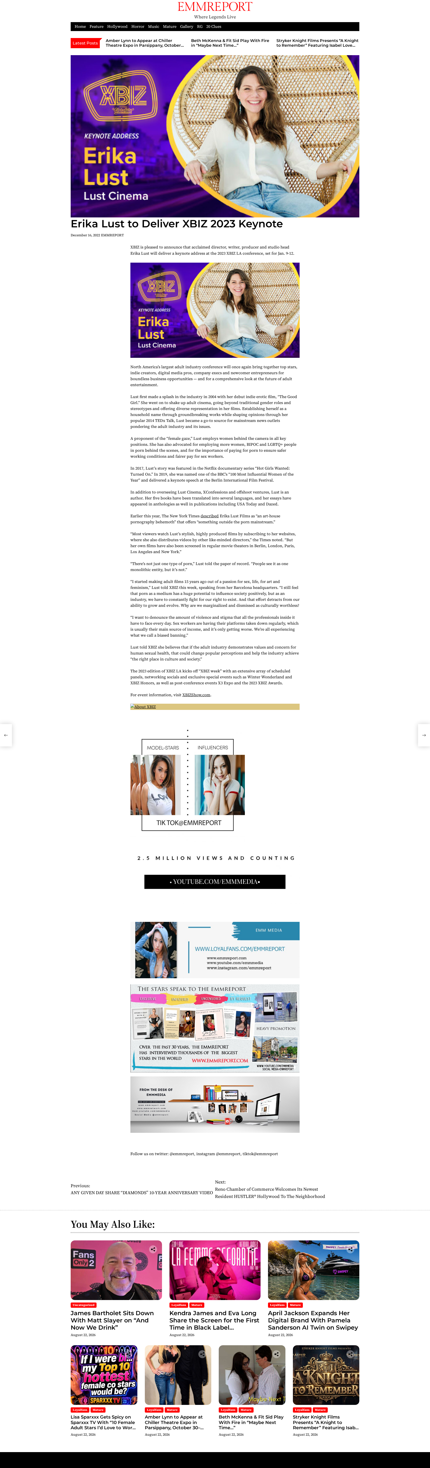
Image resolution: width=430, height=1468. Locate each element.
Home (80, 26)
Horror (137, 26)
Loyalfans (178, 1305)
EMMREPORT (112, 235)
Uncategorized (84, 1305)
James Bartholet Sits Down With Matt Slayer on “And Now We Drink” (112, 1320)
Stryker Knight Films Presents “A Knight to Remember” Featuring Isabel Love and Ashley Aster (317, 45)
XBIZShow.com (196, 694)
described (210, 516)
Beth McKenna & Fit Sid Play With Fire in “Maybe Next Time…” (230, 43)
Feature (97, 26)
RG (200, 26)
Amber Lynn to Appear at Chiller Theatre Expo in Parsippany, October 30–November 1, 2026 (143, 45)
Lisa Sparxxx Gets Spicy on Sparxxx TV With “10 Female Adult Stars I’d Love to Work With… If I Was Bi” (103, 1425)
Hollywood (117, 26)
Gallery (186, 26)
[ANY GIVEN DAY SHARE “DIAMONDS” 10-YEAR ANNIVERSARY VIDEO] (6, 735)
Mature (169, 26)
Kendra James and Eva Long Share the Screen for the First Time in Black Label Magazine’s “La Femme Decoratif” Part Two (214, 1327)
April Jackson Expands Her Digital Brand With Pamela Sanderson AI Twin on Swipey (313, 1320)
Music (153, 26)
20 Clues (213, 26)
